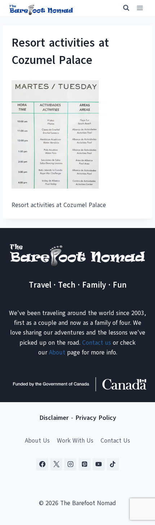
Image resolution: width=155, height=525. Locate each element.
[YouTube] (99, 464)
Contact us (96, 343)
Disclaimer (54, 417)
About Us (37, 440)
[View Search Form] (122, 8)
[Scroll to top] (136, 483)
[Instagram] (70, 464)
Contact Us (115, 440)
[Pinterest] (85, 464)
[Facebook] (42, 464)
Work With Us (75, 440)
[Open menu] (139, 8)
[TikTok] (113, 464)
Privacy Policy (95, 417)
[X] (56, 464)
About (57, 352)
